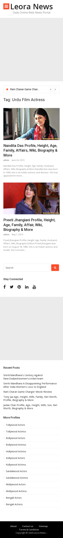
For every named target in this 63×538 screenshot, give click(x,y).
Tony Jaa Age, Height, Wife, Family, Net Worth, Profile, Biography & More (30, 398)
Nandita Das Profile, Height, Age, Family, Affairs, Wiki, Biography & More (30, 150)
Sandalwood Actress (17, 477)
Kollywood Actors (15, 458)
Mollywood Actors (16, 484)
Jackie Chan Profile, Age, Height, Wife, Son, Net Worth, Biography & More (30, 406)
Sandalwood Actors (16, 471)
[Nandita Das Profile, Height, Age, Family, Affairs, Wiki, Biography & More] (31, 124)
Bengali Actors (14, 497)
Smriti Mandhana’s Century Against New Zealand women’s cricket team (23, 377)
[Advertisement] (31, 49)
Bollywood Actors (15, 438)
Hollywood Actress (16, 451)
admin (6, 160)
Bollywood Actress (16, 444)
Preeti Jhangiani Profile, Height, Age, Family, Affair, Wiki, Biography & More (29, 225)
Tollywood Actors (15, 424)
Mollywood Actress (16, 491)
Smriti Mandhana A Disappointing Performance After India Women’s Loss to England (30, 385)
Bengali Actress (14, 504)
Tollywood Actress (16, 431)
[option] (33, 89)
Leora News (31, 6)
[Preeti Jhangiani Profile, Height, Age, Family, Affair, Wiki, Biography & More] (31, 198)
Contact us (27, 526)
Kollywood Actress (16, 464)
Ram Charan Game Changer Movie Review (34, 89)
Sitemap (43, 526)
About (13, 526)
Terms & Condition (29, 529)
